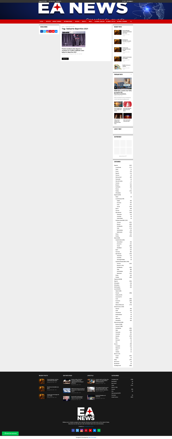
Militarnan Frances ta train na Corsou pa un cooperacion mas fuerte (78, 390)
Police (117, 234)
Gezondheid (119, 241)
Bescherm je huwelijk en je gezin (126, 40)
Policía (117, 189)
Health (118, 200)
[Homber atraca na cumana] (117, 67)
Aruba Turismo (56, 21)
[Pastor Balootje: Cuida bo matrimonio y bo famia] (117, 32)
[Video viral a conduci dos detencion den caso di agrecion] (118, 116)
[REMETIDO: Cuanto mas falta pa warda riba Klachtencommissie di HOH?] (123, 83)
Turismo (117, 175)
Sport (117, 249)
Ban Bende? (116, 363)
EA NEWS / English (99, 21)
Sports (117, 208)
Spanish (116, 165)
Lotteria (117, 302)
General (117, 308)
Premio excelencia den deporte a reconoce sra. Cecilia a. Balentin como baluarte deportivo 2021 (73, 50)
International (118, 212)
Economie (119, 243)
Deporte (48, 21)
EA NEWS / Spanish (122, 21)
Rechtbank (119, 247)
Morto (84, 21)
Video (90, 21)
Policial (117, 293)
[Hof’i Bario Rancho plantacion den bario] (127, 104)
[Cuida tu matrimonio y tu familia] (117, 59)
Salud (117, 169)
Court (118, 204)
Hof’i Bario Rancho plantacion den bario (127, 110)
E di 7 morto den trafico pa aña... (126, 120)
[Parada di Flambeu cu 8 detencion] (91, 397)
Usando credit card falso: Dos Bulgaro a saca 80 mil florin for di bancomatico (102, 381)
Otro (117, 342)
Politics (117, 236)
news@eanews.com (88, 426)
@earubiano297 (123, 156)
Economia (118, 300)
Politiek (117, 277)
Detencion (118, 347)
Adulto (117, 357)
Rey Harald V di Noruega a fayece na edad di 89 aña (77, 397)
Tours (117, 316)
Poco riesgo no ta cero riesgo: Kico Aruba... (118, 110)
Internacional (68, 21)
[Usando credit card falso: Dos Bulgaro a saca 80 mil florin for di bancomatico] (91, 381)
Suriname (118, 340)
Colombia (119, 216)
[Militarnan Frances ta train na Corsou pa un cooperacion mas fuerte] (66, 390)
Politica (117, 294)
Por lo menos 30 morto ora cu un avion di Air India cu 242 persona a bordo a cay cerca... (102, 389)
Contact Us (58, 1)
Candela (117, 351)
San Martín (118, 186)
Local (41, 21)
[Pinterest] (86, 430)
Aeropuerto (118, 320)
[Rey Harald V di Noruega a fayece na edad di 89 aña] (66, 398)
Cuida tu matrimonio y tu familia (127, 57)
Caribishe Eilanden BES (121, 261)
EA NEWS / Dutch (110, 21)
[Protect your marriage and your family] (117, 49)
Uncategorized (117, 365)
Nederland (119, 273)
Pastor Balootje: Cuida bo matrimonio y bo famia (127, 32)
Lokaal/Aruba (118, 239)
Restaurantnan (119, 314)
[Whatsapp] (98, 430)
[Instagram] (81, 430)
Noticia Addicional (120, 304)
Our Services (52, 1)
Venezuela (118, 179)
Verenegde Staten (121, 259)
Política (117, 190)
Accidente (118, 345)
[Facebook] (73, 430)
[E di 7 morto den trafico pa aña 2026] (127, 116)
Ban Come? (116, 361)
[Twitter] (77, 430)
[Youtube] (90, 430)
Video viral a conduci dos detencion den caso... (117, 121)
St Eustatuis (116, 283)
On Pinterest (117, 137)
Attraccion (118, 318)
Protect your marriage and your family (126, 49)
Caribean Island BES (120, 220)
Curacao (119, 222)
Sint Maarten (119, 226)
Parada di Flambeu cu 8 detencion (101, 396)
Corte (117, 298)
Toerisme (118, 251)
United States (120, 218)
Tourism (117, 210)
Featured (67, 32)
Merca (117, 338)
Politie (117, 275)
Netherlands (119, 232)
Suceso (77, 21)
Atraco (117, 349)
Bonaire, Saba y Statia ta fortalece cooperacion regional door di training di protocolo (77, 381)
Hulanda (117, 336)
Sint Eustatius (120, 230)
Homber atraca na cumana (126, 65)
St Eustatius (118, 192)
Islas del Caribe (119, 181)
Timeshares (118, 312)
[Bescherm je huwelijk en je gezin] (117, 41)
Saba (118, 228)
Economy (119, 202)
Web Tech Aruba (92, 437)
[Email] (94, 430)
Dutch (115, 238)
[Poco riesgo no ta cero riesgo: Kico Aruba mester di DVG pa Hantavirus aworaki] (118, 104)
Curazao (117, 183)
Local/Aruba (118, 167)
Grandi (117, 355)
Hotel (117, 310)
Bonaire (117, 185)
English (116, 194)
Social (64, 32)
